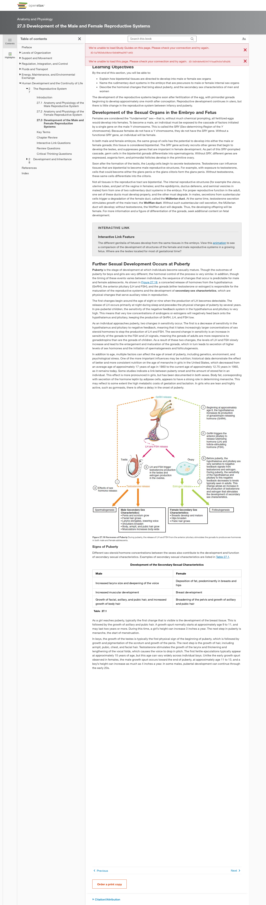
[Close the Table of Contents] (79, 39)
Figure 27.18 (149, 282)
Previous (102, 870)
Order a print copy (109, 884)
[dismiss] (245, 50)
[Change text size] (244, 38)
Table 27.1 (222, 556)
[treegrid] (51, 110)
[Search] (192, 39)
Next (234, 870)
